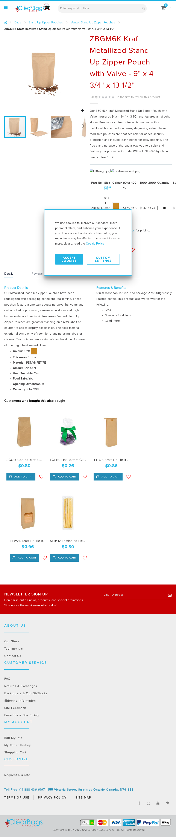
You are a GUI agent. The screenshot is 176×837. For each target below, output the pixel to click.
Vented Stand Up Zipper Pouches (93, 22)
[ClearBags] (32, 7)
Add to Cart (23, 476)
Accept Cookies (69, 259)
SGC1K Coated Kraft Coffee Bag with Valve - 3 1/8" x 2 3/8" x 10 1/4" (24, 460)
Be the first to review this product (138, 97)
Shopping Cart (15, 752)
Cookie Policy (95, 243)
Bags (17, 22)
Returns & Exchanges (20, 686)
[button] (82, 111)
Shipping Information (20, 700)
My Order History (17, 745)
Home (6, 22)
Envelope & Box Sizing (21, 715)
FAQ (7, 679)
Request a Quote (17, 775)
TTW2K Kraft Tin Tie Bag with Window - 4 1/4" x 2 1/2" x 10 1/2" (28, 541)
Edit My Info (13, 738)
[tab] (14, 274)
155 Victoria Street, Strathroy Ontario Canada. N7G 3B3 (91, 789)
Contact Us (12, 656)
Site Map (83, 797)
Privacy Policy (52, 797)
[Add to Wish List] (41, 476)
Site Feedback (15, 708)
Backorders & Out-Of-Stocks (25, 693)
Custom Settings (103, 259)
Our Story (11, 641)
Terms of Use (16, 797)
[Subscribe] (170, 595)
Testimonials (13, 648)
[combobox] (102, 8)
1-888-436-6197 (34, 789)
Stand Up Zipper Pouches (46, 22)
